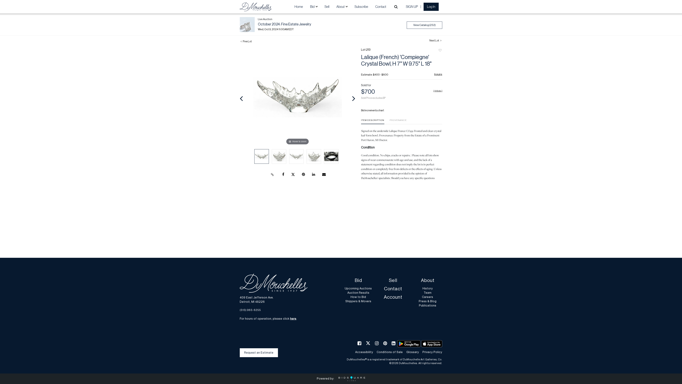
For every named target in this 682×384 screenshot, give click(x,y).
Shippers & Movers (358, 301)
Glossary (412, 352)
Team (428, 292)
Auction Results (358, 292)
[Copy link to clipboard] (272, 174)
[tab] (372, 121)
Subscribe (361, 7)
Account (393, 297)
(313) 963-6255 (250, 310)
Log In (431, 7)
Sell (326, 7)
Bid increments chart (372, 110)
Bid (358, 280)
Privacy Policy (432, 352)
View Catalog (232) (424, 25)
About (427, 280)
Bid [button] (312, 7)
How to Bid (358, 297)
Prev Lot (247, 41)
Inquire (438, 74)
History (428, 288)
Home (298, 7)
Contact (380, 7)
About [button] (340, 7)
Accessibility (364, 352)
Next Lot (434, 40)
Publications (427, 305)
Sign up (412, 7)
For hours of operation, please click (268, 318)
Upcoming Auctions (358, 288)
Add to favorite (440, 50)
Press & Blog (428, 301)
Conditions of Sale (390, 352)
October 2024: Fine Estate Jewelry (284, 24)
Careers (427, 297)
